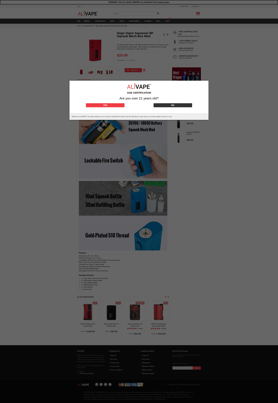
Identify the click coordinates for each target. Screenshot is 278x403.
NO (172, 105)
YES (105, 105)
